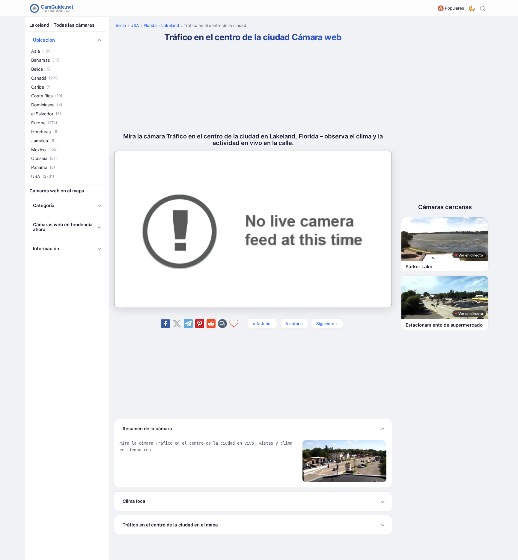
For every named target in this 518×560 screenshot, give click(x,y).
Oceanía (44, 158)
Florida (150, 25)
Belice (41, 69)
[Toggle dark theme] (472, 8)
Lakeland (170, 25)
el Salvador (46, 113)
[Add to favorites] (233, 323)
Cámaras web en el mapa (56, 191)
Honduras (45, 131)
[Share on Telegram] (188, 323)
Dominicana (46, 104)
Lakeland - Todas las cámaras (61, 25)
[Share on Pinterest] (199, 323)
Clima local (135, 501)
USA (42, 176)
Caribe (41, 86)
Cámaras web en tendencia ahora (63, 227)
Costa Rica (46, 95)
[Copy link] (222, 323)
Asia (41, 51)
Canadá (45, 78)
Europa (44, 122)
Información (46, 248)
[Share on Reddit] (211, 323)
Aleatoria (294, 323)
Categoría (44, 205)
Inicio (121, 25)
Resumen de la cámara (147, 428)
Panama (43, 167)
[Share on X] (176, 323)
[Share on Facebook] (165, 323)
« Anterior (262, 323)
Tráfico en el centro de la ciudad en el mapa (170, 525)
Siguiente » (327, 323)
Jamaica (43, 140)
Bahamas (45, 60)
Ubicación (44, 40)
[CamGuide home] (52, 8)
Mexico (44, 149)
